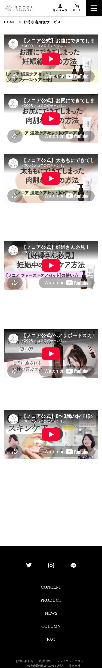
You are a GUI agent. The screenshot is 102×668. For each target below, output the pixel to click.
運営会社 (75, 665)
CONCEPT (51, 587)
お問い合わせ (25, 661)
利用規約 (45, 661)
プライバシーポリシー (71, 661)
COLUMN (51, 626)
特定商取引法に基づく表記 (45, 665)
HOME (9, 21)
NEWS (51, 613)
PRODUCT (51, 600)
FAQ (51, 639)
